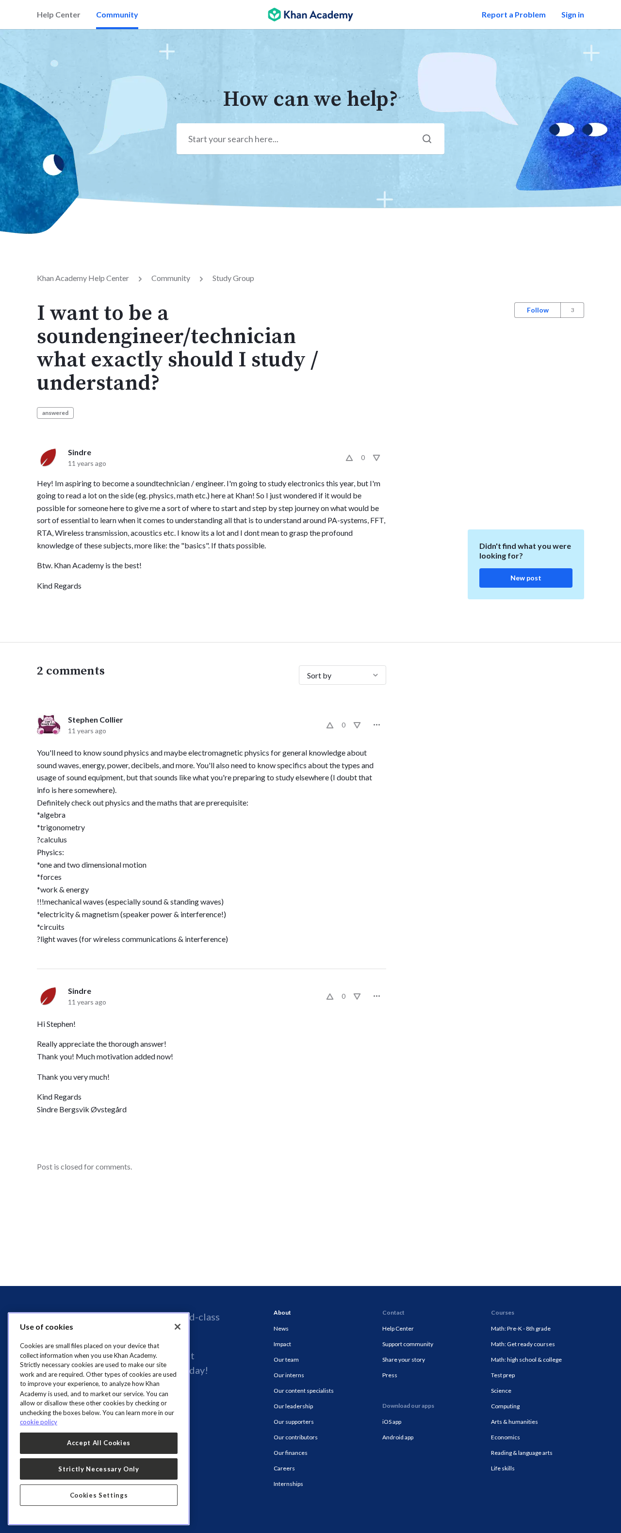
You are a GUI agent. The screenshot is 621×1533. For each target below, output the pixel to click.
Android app (397, 1437)
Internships (288, 1483)
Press (389, 1375)
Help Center (59, 14)
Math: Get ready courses (523, 1344)
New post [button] (525, 578)
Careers (284, 1468)
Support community (407, 1344)
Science (501, 1390)
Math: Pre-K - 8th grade (521, 1328)
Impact (282, 1344)
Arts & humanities (514, 1421)
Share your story (403, 1359)
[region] (99, 1418)
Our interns (289, 1375)
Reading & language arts (522, 1452)
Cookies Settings (99, 1495)
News (281, 1328)
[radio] (349, 457)
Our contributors (296, 1437)
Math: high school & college (526, 1359)
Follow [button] (538, 310)
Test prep (503, 1375)
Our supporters (294, 1421)
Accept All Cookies (99, 1443)
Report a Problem (514, 14)
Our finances (291, 1452)
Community (117, 14)
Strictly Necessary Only (98, 1469)
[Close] (177, 1326)
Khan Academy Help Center (83, 277)
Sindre (79, 452)
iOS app (391, 1421)
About (282, 1312)
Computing (505, 1406)
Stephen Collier (95, 719)
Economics (505, 1437)
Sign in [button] (572, 14)
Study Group (233, 277)
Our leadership (293, 1406)
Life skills (503, 1468)
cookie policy (38, 1422)
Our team (286, 1359)
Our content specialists (304, 1390)
